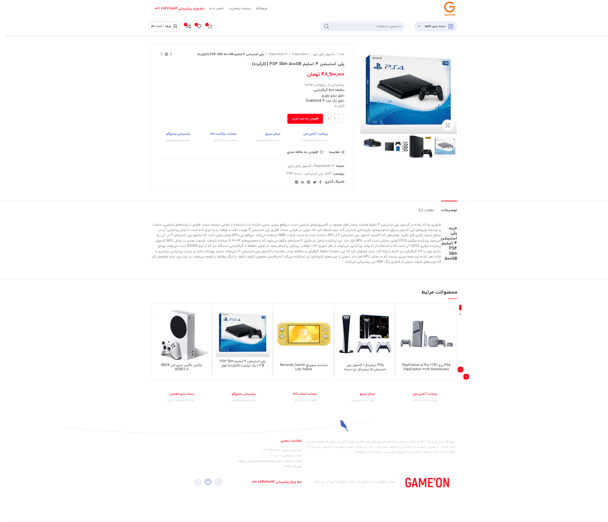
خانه (341, 54)
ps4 (329, 173)
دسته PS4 (294, 173)
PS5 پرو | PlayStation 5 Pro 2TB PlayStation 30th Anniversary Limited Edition (426, 369)
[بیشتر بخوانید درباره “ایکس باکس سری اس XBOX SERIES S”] (158, 325)
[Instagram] (218, 482)
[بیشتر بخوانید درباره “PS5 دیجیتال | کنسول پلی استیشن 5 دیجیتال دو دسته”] (342, 325)
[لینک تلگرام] (297, 182)
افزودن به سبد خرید (305, 119)
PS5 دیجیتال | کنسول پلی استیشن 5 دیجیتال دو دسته (365, 367)
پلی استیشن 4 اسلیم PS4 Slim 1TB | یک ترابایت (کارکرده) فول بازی (243, 365)
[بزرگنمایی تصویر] (448, 125)
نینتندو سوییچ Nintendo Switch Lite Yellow (304, 367)
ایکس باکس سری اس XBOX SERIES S (181, 367)
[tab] (449, 208)
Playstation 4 (277, 54)
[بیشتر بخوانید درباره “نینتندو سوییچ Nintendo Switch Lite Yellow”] (280, 325)
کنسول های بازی (323, 54)
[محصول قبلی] (171, 54)
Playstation (299, 54)
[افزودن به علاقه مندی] (403, 314)
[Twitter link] (315, 182)
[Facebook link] (320, 182)
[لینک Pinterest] (308, 182)
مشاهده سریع (403, 336)
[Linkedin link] (302, 182)
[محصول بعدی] (161, 54)
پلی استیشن (314, 173)
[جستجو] (326, 26)
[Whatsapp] (198, 482)
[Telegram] (208, 482)
